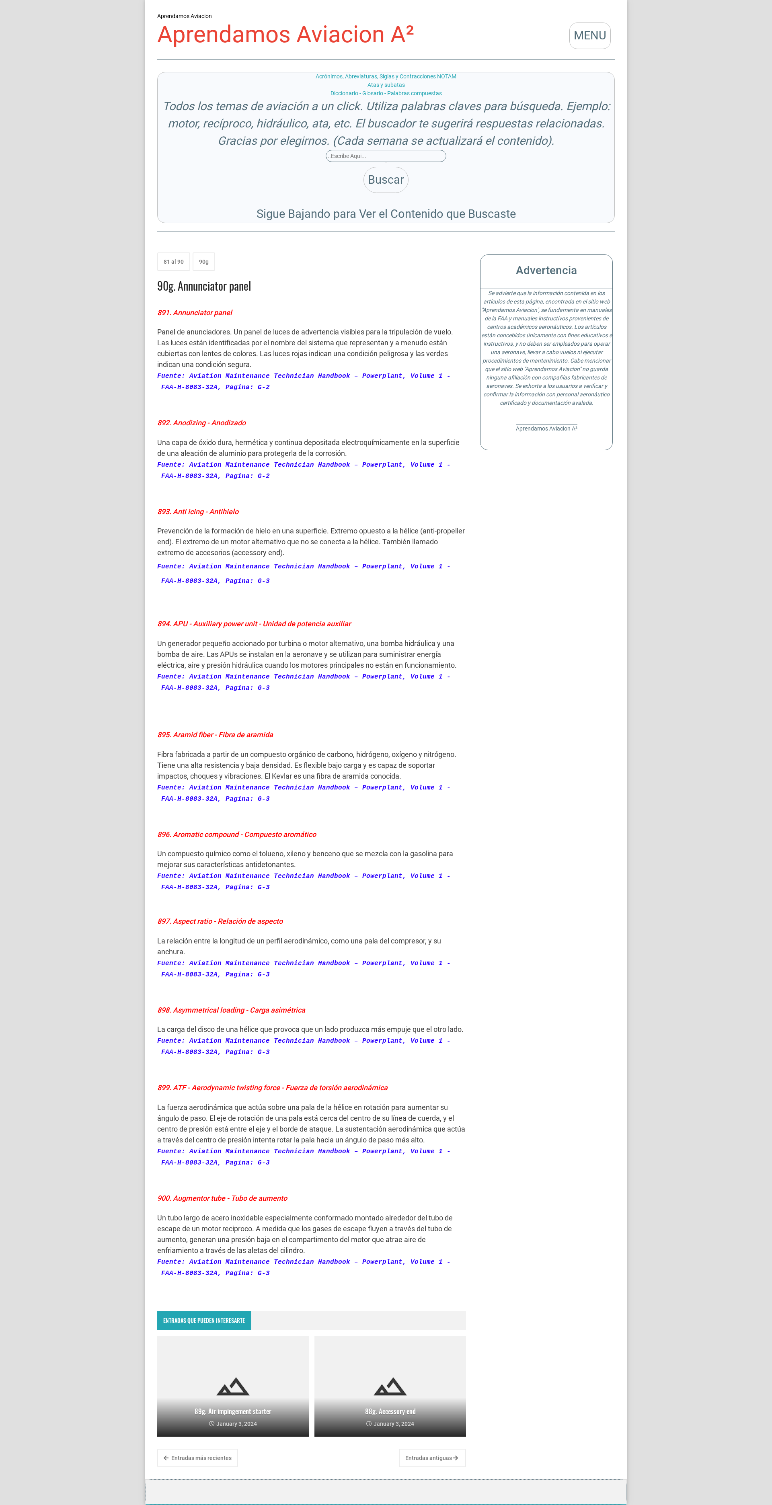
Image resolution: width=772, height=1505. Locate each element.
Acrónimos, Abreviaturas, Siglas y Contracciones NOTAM (386, 76)
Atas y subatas (386, 85)
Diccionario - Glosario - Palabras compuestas (386, 93)
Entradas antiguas (429, 1458)
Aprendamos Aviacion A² (285, 34)
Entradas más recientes (201, 1458)
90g (204, 261)
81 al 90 (174, 261)
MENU (590, 35)
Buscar (386, 180)
